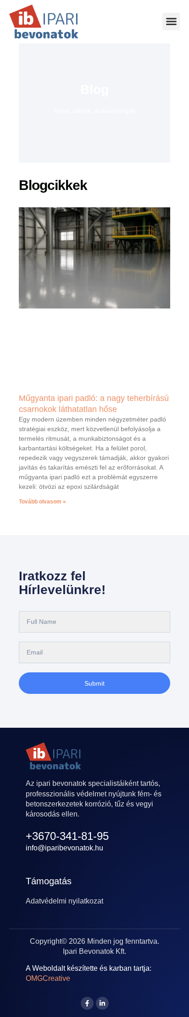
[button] (171, 21)
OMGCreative (48, 978)
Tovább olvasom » (42, 501)
